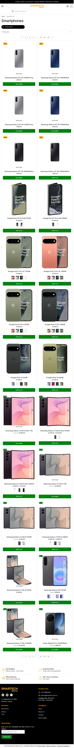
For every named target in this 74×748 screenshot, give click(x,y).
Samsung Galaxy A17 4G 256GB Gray (19, 78)
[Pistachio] (26, 384)
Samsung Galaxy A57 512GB (55, 590)
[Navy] (62, 596)
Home (3, 16)
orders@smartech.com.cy (49, 695)
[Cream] (15, 490)
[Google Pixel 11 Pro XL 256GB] (55, 252)
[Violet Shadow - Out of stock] (60, 437)
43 (48, 37)
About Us (41, 712)
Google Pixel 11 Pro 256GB (55, 324)
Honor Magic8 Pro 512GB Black (55, 643)
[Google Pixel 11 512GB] (19, 358)
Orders (3, 712)
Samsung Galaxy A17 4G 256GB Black (19, 171)
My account (5, 709)
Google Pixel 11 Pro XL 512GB (19, 271)
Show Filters (9, 27)
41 (40, 37)
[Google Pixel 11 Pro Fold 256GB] (55, 199)
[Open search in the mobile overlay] (37, 11)
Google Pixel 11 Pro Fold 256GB (55, 218)
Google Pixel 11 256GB (55, 378)
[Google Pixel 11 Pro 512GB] (19, 305)
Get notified (19, 84)
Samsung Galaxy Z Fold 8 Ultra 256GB (19, 484)
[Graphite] (55, 437)
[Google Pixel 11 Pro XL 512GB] (19, 252)
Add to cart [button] (55, 177)
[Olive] (21, 224)
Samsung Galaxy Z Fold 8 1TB (55, 484)
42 (44, 37)
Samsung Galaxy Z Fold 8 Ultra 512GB (55, 431)
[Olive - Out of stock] (57, 224)
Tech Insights (42, 718)
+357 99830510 (46, 692)
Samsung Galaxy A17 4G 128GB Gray (19, 124)
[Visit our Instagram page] (7, 695)
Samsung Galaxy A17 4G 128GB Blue (55, 124)
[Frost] (13, 384)
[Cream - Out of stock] (51, 437)
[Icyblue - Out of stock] (53, 596)
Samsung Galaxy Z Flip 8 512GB (19, 590)
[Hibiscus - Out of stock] (17, 384)
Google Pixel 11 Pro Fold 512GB (19, 218)
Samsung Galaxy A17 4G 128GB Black (55, 171)
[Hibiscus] (53, 384)
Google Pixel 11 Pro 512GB (19, 324)
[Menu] (4, 6)
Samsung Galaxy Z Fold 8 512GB (19, 537)
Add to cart (19, 230)
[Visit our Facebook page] (3, 695)
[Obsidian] (17, 224)
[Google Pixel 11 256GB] (55, 358)
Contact (40, 715)
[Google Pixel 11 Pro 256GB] (55, 305)
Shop (40, 709)
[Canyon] (13, 278)
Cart (2, 714)
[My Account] (67, 6)
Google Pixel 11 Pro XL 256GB (55, 271)
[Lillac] (57, 596)
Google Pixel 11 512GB (19, 378)
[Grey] (49, 596)
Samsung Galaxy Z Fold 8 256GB (55, 537)
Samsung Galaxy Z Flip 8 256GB (19, 643)
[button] (71, 6)
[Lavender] (24, 543)
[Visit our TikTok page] (11, 695)
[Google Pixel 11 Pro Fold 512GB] (19, 199)
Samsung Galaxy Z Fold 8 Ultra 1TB (19, 431)
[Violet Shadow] (24, 490)
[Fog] (17, 278)
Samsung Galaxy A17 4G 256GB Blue (55, 78)
